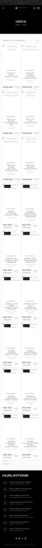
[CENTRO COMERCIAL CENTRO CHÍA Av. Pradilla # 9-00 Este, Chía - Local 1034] (5, 496)
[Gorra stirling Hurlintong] (11, 195)
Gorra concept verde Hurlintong (11, 444)
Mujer (14, 217)
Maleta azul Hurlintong (30, 121)
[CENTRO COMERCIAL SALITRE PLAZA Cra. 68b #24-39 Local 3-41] (5, 529)
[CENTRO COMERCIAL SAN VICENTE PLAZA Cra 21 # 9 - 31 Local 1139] (5, 503)
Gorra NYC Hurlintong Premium (30, 260)
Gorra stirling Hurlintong (11, 213)
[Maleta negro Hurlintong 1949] (11, 103)
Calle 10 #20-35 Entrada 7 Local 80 (18, 510)
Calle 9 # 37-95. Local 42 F (16, 524)
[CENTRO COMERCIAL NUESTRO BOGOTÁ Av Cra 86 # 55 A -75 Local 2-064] (5, 489)
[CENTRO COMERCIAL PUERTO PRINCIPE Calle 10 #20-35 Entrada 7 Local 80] (5, 509)
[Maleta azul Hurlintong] (30, 103)
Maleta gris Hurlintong (11, 74)
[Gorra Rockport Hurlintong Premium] (30, 195)
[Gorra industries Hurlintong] (30, 334)
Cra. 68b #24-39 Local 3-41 (16, 530)
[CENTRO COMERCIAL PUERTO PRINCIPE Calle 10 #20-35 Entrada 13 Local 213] (5, 483)
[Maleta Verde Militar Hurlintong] (11, 149)
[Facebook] (16, 538)
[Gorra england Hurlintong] (11, 380)
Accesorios (11, 79)
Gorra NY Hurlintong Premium (11, 260)
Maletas (11, 80)
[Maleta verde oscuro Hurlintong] (30, 57)
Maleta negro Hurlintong (30, 167)
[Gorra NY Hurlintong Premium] (11, 242)
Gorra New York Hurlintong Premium (11, 306)
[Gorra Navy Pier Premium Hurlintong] (30, 287)
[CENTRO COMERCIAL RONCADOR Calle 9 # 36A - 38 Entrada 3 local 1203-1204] (5, 516)
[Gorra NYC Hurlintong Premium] (30, 242)
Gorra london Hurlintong (11, 352)
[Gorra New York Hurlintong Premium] (11, 287)
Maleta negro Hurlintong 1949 (11, 121)
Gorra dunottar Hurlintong (30, 398)
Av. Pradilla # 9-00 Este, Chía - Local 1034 (20, 497)
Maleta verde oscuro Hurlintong (30, 75)
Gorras (9, 217)
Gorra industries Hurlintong (30, 352)
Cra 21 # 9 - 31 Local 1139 (16, 504)
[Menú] (3, 8)
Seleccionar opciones (17, 87)
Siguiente (7, 464)
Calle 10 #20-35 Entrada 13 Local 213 (19, 484)
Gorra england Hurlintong (11, 398)
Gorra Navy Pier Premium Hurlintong (30, 306)
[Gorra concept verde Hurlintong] (11, 425)
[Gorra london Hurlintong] (11, 334)
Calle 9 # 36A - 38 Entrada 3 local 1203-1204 (21, 517)
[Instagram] (19, 538)
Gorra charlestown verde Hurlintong (30, 444)
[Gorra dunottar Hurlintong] (30, 380)
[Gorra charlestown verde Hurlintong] (30, 425)
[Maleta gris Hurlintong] (11, 57)
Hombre (30, 220)
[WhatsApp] (25, 538)
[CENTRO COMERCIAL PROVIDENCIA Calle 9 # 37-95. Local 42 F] (5, 523)
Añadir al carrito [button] (16, 226)
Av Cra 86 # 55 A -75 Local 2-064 (18, 490)
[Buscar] (34, 8)
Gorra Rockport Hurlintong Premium (30, 214)
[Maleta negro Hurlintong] (30, 149)
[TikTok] (22, 538)
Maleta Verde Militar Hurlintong (11, 168)
